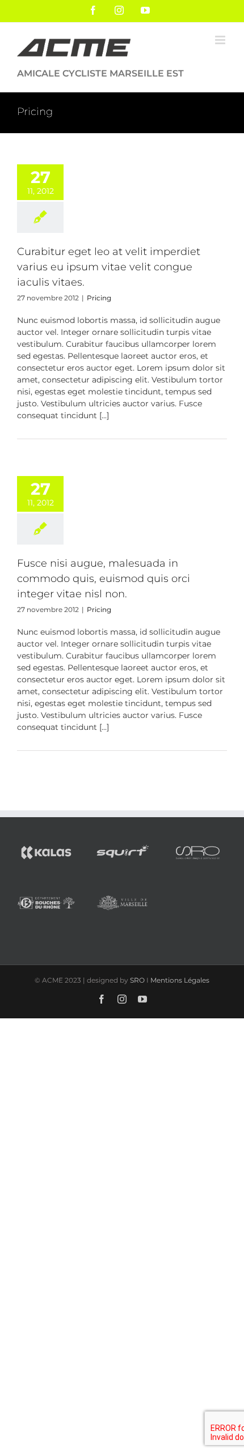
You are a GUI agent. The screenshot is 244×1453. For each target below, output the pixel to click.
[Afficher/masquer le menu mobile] (221, 40)
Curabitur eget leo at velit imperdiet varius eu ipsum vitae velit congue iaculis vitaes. (108, 266)
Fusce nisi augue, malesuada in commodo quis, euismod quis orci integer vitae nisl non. (103, 578)
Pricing (99, 298)
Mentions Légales (179, 980)
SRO (137, 980)
